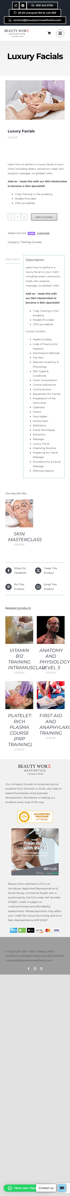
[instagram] (35, 968)
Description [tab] (12, 259)
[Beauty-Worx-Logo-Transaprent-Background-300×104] (17, 29)
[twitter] (41, 968)
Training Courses (31, 242)
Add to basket (44, 217)
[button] (27, 1188)
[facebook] (28, 968)
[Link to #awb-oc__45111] (60, 33)
